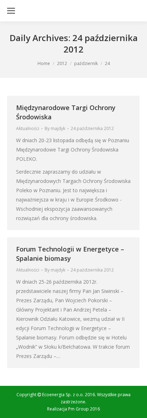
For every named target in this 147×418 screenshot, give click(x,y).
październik (86, 63)
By (55, 128)
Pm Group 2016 (84, 409)
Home (43, 63)
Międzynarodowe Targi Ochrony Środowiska (66, 112)
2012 (62, 63)
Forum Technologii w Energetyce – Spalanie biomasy (70, 254)
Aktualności (27, 128)
